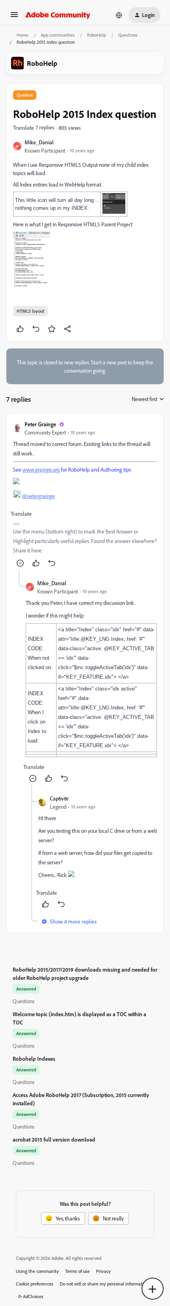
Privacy (103, 1271)
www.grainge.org (41, 469)
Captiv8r (59, 798)
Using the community (37, 1271)
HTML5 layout (30, 311)
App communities (58, 35)
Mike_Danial (39, 142)
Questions (128, 35)
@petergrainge (38, 496)
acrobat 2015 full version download (54, 1139)
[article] (85, 494)
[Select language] (119, 15)
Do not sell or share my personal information (104, 1284)
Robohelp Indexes (34, 1058)
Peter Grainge (40, 424)
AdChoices (33, 1296)
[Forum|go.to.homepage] (58, 15)
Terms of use (77, 1271)
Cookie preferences (34, 1284)
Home (22, 35)
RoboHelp (96, 35)
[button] (14, 17)
